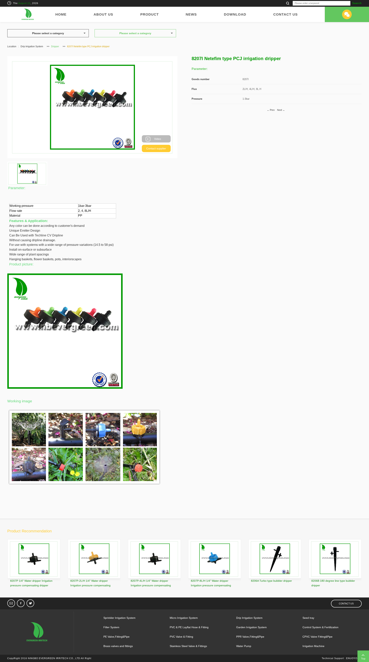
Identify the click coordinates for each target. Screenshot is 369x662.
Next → (281, 110)
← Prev (271, 110)
